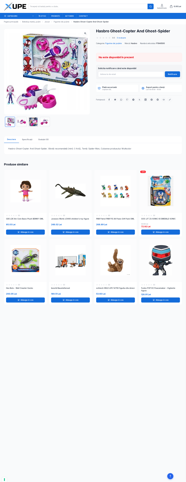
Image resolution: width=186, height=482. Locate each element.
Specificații (27, 139)
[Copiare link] (170, 99)
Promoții (55, 16)
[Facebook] (109, 99)
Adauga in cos (27, 232)
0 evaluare (121, 38)
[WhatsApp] (121, 99)
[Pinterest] (151, 99)
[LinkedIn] (145, 99)
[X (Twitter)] (139, 99)
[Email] (163, 99)
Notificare (172, 74)
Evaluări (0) (43, 139)
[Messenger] (115, 99)
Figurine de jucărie (61, 22)
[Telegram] (133, 99)
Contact (83, 16)
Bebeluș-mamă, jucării (31, 22)
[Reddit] (157, 99)
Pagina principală (11, 22)
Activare (69, 16)
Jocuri (47, 22)
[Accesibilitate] (170, 476)
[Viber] (127, 99)
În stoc (42, 16)
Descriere (11, 139)
